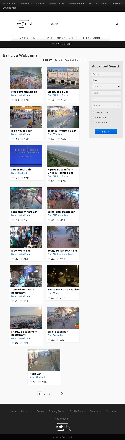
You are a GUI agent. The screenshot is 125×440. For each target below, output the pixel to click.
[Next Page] (62, 393)
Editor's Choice (62, 38)
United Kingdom (76, 3)
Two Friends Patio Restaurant (22, 291)
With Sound (101, 3)
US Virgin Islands (62, 215)
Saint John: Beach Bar (61, 211)
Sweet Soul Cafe (21, 169)
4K (90, 3)
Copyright (95, 411)
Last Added (94, 38)
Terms (40, 411)
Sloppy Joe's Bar (58, 91)
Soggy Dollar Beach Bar (62, 250)
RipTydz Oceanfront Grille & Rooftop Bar (60, 171)
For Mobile (116, 3)
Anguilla (58, 335)
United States (25, 95)
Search (106, 131)
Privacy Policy (56, 411)
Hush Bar (35, 373)
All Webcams (9, 3)
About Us (26, 411)
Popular (30, 38)
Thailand (58, 134)
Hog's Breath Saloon (24, 91)
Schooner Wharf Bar (24, 211)
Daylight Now (102, 112)
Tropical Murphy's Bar (62, 130)
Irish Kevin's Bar (21, 130)
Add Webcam (62, 418)
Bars (13, 95)
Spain (57, 293)
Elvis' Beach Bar (58, 331)
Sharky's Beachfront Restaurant (24, 333)
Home (12, 411)
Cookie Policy (77, 411)
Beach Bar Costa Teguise (63, 289)
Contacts (111, 411)
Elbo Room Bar (20, 250)
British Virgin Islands (64, 254)
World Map (10, 7)
